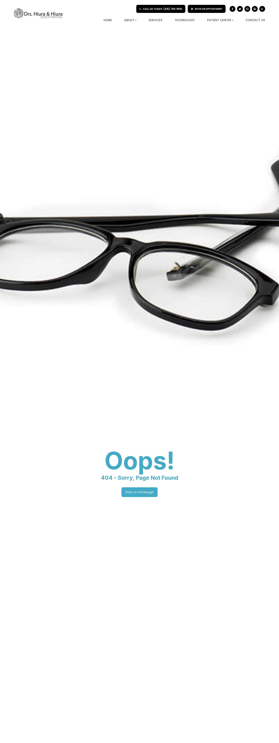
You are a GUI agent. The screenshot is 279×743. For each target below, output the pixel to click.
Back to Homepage (139, 492)
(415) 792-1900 (172, 8)
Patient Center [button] (219, 20)
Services (155, 20)
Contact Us (255, 20)
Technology (185, 20)
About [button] (129, 20)
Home (108, 20)
